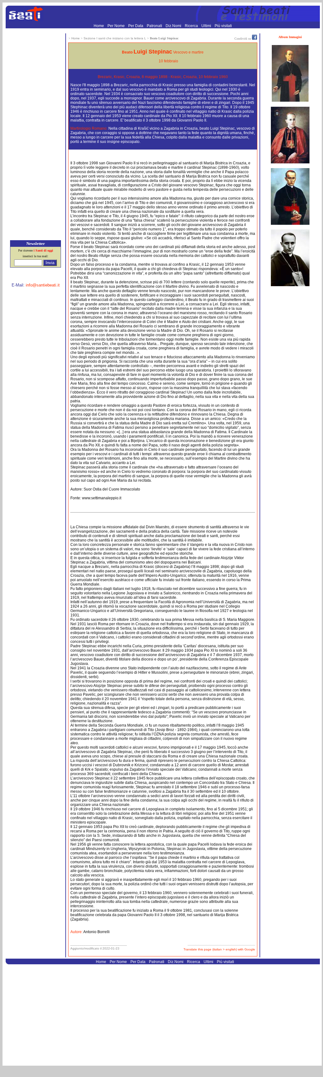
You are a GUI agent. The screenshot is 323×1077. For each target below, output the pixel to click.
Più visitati (223, 26)
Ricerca (192, 26)
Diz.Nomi (174, 26)
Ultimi (206, 26)
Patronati (155, 26)
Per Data (136, 26)
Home (99, 26)
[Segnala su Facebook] (254, 38)
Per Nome (116, 26)
